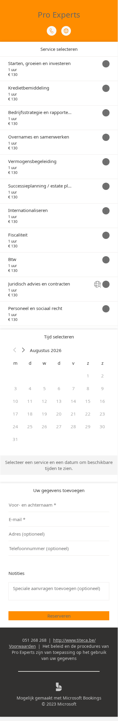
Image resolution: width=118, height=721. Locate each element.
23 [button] (102, 414)
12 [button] (44, 401)
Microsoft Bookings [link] (82, 698)
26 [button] (44, 426)
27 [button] (59, 426)
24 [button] (15, 426)
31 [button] (15, 439)
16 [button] (102, 401)
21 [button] (73, 414)
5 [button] (44, 388)
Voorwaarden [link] (22, 646)
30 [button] (102, 426)
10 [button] (15, 401)
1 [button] (88, 376)
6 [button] (59, 388)
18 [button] (30, 414)
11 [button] (30, 401)
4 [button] (30, 388)
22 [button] (88, 414)
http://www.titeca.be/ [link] (74, 640)
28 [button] (73, 426)
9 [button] (102, 388)
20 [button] (59, 414)
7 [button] (73, 388)
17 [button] (15, 414)
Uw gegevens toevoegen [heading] (59, 490)
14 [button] (73, 401)
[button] (15, 350)
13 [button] (59, 401)
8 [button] (88, 388)
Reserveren (59, 616)
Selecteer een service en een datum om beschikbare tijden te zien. (59, 465)
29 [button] (88, 426)
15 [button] (88, 401)
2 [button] (102, 376)
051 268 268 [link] (34, 640)
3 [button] (15, 388)
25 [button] (30, 426)
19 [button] (44, 414)
